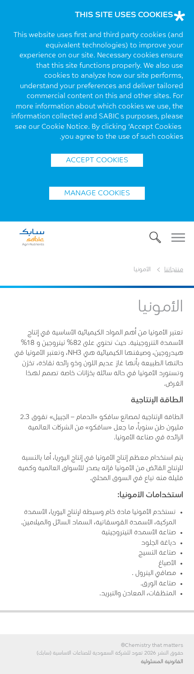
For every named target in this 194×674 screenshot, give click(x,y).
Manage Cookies (97, 193)
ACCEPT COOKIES (97, 160)
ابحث (155, 237)
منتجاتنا (173, 270)
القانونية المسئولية (162, 662)
